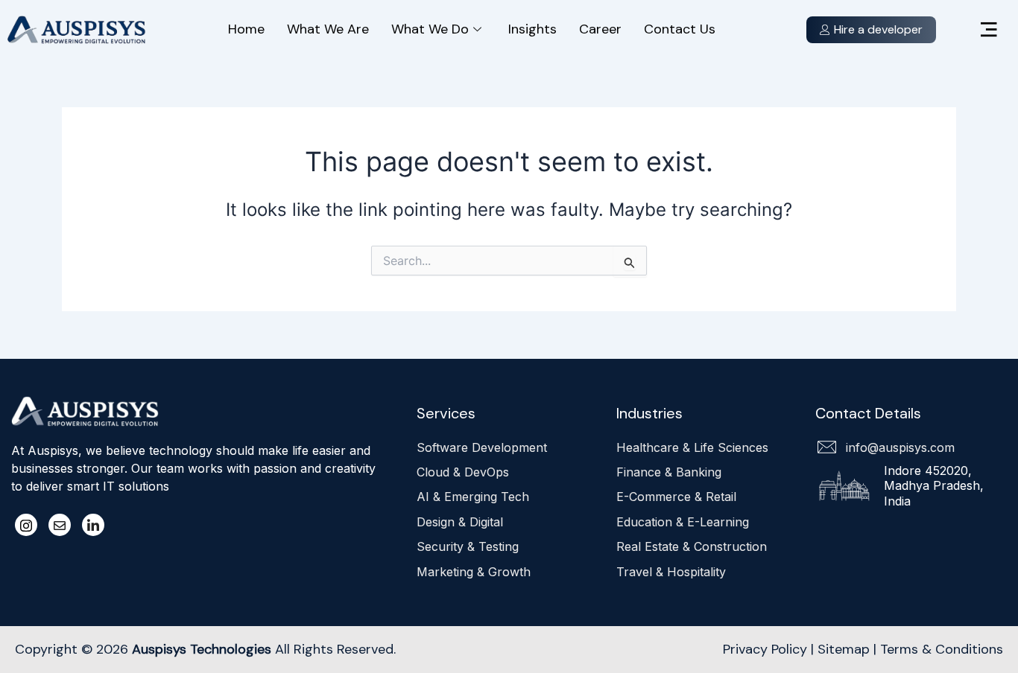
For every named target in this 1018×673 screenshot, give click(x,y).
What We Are (328, 29)
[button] (989, 30)
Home (246, 29)
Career (600, 29)
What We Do (430, 29)
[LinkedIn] (93, 525)
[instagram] (26, 525)
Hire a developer (878, 29)
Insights (532, 29)
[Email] (59, 525)
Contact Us (679, 29)
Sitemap (844, 649)
